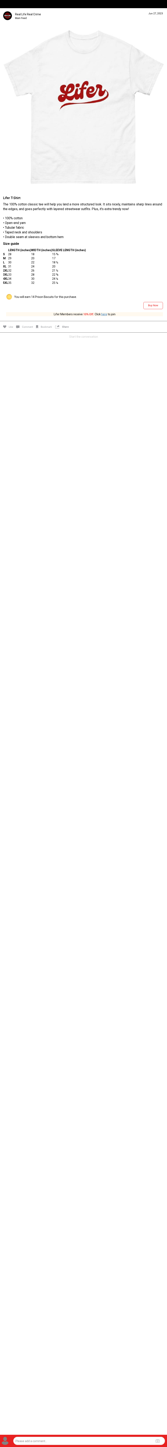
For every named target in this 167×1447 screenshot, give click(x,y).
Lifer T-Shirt (11, 198)
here (104, 314)
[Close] (7, 9)
